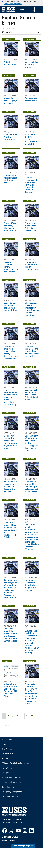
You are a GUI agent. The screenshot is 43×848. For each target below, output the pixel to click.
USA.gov (5, 773)
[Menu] (38, 9)
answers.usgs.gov (9, 840)
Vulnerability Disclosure (11, 778)
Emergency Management (12, 792)
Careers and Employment (12, 782)
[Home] (8, 11)
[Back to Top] (35, 840)
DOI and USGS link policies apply (15, 763)
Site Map (5, 759)
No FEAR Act (7, 768)
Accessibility (7, 740)
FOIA (4, 744)
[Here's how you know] (21, 3)
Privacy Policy (7, 754)
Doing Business (8, 787)
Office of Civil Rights (10, 797)
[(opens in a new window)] (5, 830)
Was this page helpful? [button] (23, 846)
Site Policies (7, 749)
